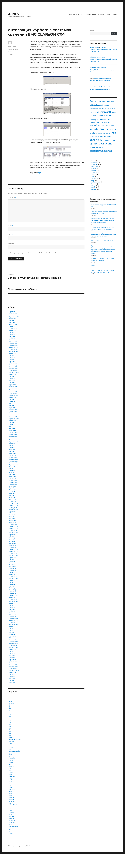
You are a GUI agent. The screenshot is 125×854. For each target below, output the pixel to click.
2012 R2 (11, 703)
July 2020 (11, 422)
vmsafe (97, 137)
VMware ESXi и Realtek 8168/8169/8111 (102, 241)
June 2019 (12, 447)
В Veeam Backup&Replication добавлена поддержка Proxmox (103, 70)
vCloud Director (13, 805)
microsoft (105, 112)
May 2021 (12, 403)
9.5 (10, 734)
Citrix (10, 745)
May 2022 (12, 380)
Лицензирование (107, 140)
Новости (10, 51)
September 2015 (13, 532)
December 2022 (13, 367)
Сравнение (105, 143)
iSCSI (104, 108)
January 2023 (13, 365)
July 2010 (11, 651)
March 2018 (12, 476)
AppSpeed (12, 737)
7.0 (10, 724)
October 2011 (12, 622)
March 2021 (12, 407)
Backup (93, 101)
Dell (10, 749)
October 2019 (13, 440)
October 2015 (13, 530)
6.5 (10, 720)
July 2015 (11, 536)
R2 (10, 786)
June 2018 (12, 470)
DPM (10, 753)
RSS (108, 14)
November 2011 (13, 620)
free (100, 109)
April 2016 (12, 519)
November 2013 (13, 574)
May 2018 (12, 472)
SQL (10, 803)
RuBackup (12, 789)
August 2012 (12, 603)
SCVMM (11, 797)
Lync (10, 774)
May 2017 (12, 494)
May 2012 (12, 609)
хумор (108, 150)
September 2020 (14, 419)
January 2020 (13, 434)
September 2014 (13, 555)
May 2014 (12, 563)
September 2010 (13, 647)
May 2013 (11, 586)
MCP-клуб (94, 112)
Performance (105, 115)
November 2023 (13, 347)
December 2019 (13, 436)
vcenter (95, 129)
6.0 (10, 718)
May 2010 (12, 655)
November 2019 (13, 438)
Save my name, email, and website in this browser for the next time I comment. (33, 253)
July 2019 (11, 446)
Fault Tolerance (104, 105)
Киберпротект (13, 826)
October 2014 (13, 553)
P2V (91, 116)
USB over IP (101, 126)
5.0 (10, 709)
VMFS (113, 133)
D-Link (11, 747)
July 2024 (11, 332)
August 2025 (12, 319)
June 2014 (12, 561)
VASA (112, 126)
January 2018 (13, 480)
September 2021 (13, 396)
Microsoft (12, 776)
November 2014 (13, 551)
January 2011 (12, 640)
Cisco (10, 743)
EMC (10, 755)
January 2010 (13, 663)
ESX (92, 105)
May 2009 (12, 678)
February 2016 (13, 522)
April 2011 (12, 634)
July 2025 (11, 321)
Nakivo (114, 112)
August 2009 (12, 672)
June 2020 (12, 424)
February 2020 (13, 432)
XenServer (12, 822)
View (10, 811)
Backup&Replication (15, 739)
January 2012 (13, 617)
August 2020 (12, 421)
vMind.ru (13, 13)
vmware (104, 136)
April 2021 (12, 405)
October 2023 (13, 349)
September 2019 (13, 442)
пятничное (96, 147)
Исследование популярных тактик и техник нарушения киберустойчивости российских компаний (103, 220)
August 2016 (12, 511)
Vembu (92, 133)
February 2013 (13, 592)
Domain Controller (14, 751)
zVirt (10, 824)
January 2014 (13, 570)
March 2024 (12, 340)
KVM (10, 770)
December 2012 (13, 595)
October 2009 (13, 669)
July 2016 (11, 513)
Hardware (12, 759)
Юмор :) (93, 265)
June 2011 (12, 630)
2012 (10, 701)
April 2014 (12, 565)
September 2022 (14, 372)
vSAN (10, 814)
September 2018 (13, 465)
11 (9, 697)
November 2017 (13, 484)
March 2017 (12, 497)
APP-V (11, 736)
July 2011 (11, 628)
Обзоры (11, 830)
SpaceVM (11, 801)
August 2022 (12, 374)
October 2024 (13, 328)
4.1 (10, 707)
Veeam (11, 807)
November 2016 (13, 505)
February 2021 (13, 409)
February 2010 (13, 661)
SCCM (10, 791)
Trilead (93, 125)
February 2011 (13, 638)
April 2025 (12, 322)
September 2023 (13, 351)
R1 (9, 784)
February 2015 (13, 545)
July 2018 (11, 469)
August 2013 (12, 580)
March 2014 (12, 567)
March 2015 (12, 544)
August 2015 (12, 534)
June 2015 (12, 538)
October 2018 (13, 463)
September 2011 (13, 624)
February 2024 (13, 342)
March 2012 (12, 613)
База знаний (91, 14)
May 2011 (11, 632)
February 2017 (13, 499)
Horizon (11, 762)
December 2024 (13, 326)
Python (92, 123)
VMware (11, 812)
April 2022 (12, 382)
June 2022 (12, 378)
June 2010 (12, 653)
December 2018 (13, 459)
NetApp (11, 780)
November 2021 (13, 392)
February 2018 (13, 478)
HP (10, 764)
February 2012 (13, 615)
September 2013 (13, 578)
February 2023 (13, 363)
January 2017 (13, 501)
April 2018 (12, 474)
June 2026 (12, 311)
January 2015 (13, 547)
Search (92, 31)
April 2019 (12, 451)
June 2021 (12, 401)
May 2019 (12, 449)
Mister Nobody (12, 46)
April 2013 (12, 588)
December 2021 (13, 390)
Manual (111, 108)
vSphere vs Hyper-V (76, 14)
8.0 (10, 728)
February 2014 (13, 569)
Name (10, 225)
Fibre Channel (94, 109)
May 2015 (12, 540)
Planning (93, 120)
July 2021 (11, 399)
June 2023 (12, 357)
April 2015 (12, 542)
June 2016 (12, 515)
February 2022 (13, 386)
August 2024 (12, 330)
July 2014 (11, 559)
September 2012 (13, 601)
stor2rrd (107, 123)
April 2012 (12, 611)
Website (11, 243)
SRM (101, 123)
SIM (97, 123)
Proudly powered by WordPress (24, 846)
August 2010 (12, 649)
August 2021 (12, 397)
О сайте (101, 14)
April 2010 (12, 657)
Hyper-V (11, 766)
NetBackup (12, 782)
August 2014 (12, 557)
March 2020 (12, 430)
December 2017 (13, 482)
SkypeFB (11, 799)
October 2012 (13, 599)
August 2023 (12, 353)
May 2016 (12, 517)
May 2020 (12, 426)
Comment (12, 198)
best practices (104, 101)
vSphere (10, 54)
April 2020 (12, 428)
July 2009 (12, 674)
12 (9, 699)
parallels (95, 116)
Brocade (11, 741)
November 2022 (13, 369)
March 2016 (12, 520)
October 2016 (13, 507)
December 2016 (13, 503)
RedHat (11, 787)
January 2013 (12, 594)
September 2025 (14, 317)
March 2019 (12, 453)
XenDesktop (12, 820)
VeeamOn (112, 130)
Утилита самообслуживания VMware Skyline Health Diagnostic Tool (103, 49)
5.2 (10, 714)
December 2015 (13, 526)
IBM (10, 768)
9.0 (10, 732)
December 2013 (13, 572)
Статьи (11, 834)
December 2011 (13, 619)
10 (9, 695)
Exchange (12, 757)
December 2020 (13, 413)
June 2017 (12, 492)
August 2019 (12, 444)
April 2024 (12, 338)
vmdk (108, 133)
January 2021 (13, 411)
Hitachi (11, 761)
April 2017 (12, 495)
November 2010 (13, 644)
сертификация (97, 151)
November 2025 (13, 315)
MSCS (10, 778)
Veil (10, 809)
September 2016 (13, 509)
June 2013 (12, 584)
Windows (12, 818)
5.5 (10, 716)
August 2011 (12, 626)
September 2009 (14, 670)
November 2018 (13, 461)
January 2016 (13, 524)
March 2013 (12, 590)
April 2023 (12, 359)
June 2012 (12, 607)
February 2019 (13, 455)
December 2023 (13, 346)
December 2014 (13, 549)
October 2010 (13, 645)
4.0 (10, 705)
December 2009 (13, 665)
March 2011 (12, 636)
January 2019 (13, 457)
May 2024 (12, 336)
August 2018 (12, 467)
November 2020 (13, 415)
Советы (11, 832)
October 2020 (13, 417)
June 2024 (12, 334)
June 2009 (12, 676)
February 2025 (13, 324)
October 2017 (13, 486)
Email (10, 234)
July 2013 (11, 582)
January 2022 (13, 388)
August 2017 (12, 490)
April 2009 (12, 680)
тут (39, 173)
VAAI (108, 126)
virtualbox (99, 133)
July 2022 (11, 376)
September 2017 (13, 488)
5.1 (10, 711)
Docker (112, 101)
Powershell (104, 119)
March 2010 (12, 659)
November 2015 (13, 528)
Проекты (94, 144)
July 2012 (11, 605)
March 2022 (12, 384)
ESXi (97, 104)
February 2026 (13, 313)
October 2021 (13, 394)
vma (104, 133)
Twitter (114, 14)
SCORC (11, 795)
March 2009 (12, 682)
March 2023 (12, 361)
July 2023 (11, 355)
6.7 (10, 722)
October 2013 (13, 576)
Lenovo (11, 772)
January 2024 (13, 344)
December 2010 (13, 642)
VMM (92, 136)
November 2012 (13, 597)
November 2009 (13, 667)
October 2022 (13, 371)
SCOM (11, 793)
